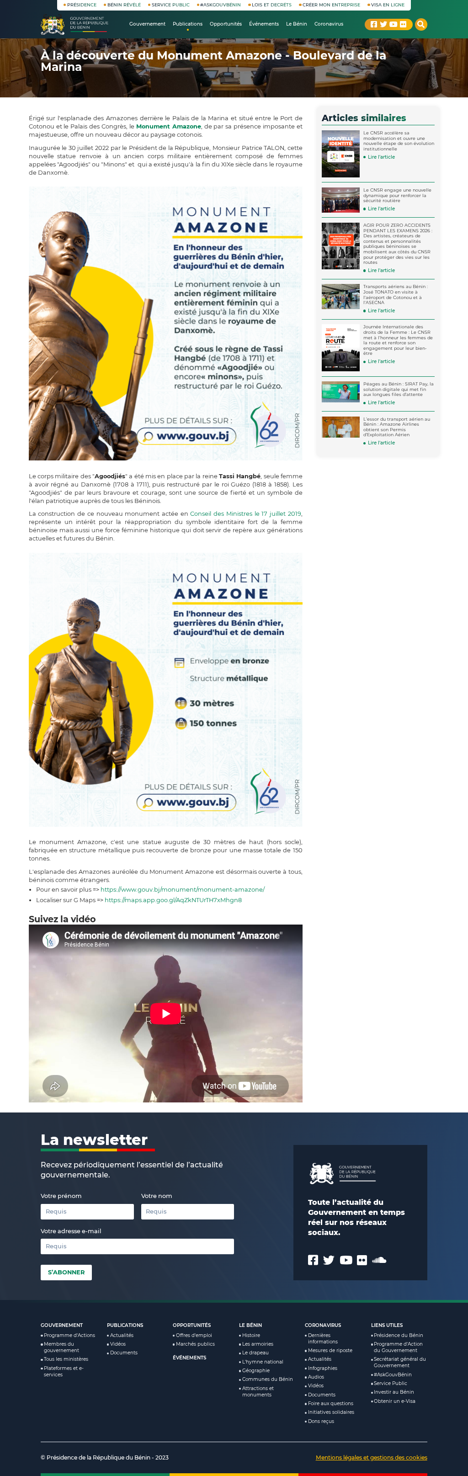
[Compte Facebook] (374, 24)
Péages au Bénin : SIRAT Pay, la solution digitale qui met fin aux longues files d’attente (398, 389)
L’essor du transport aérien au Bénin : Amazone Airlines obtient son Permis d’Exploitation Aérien (396, 427)
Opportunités (192, 1325)
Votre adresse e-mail (71, 1231)
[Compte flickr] (403, 24)
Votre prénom (61, 1196)
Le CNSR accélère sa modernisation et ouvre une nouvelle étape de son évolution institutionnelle (398, 140)
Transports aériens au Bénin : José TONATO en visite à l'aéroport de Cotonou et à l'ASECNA (395, 294)
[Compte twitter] (383, 24)
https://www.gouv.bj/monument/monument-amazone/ (183, 889)
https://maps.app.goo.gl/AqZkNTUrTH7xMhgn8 (173, 900)
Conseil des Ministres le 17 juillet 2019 (245, 513)
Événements (189, 1358)
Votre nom (156, 1196)
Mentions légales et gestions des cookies (371, 1457)
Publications (125, 1325)
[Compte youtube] (393, 24)
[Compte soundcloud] (379, 1260)
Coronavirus (323, 1325)
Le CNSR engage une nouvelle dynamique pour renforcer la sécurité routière (397, 195)
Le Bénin (250, 1325)
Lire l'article (381, 157)
